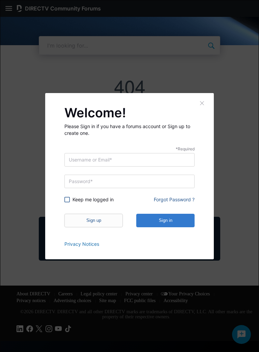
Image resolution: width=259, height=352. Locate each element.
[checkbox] (94, 199)
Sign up (93, 220)
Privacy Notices (81, 244)
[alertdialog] (129, 176)
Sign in (165, 220)
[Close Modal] (202, 103)
